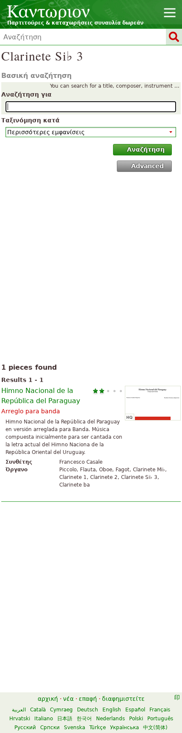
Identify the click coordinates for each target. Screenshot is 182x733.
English (111, 710)
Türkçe (97, 727)
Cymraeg (61, 710)
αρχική (48, 698)
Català (38, 710)
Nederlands (110, 719)
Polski (136, 719)
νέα (68, 698)
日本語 (64, 719)
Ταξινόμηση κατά (30, 120)
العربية (19, 710)
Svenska (74, 727)
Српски (50, 727)
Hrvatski (19, 719)
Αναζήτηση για (26, 94)
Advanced (147, 166)
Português (160, 719)
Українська (124, 727)
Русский (25, 727)
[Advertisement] (91, 269)
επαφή (88, 698)
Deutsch (87, 710)
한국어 (84, 719)
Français (159, 710)
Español (135, 710)
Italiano (43, 719)
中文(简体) (155, 727)
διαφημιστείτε (123, 698)
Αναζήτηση (146, 149)
